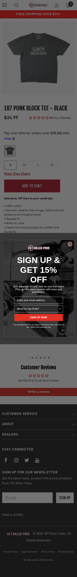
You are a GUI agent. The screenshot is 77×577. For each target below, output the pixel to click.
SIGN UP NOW (38, 317)
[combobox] (37, 309)
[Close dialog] (70, 244)
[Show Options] (59, 309)
